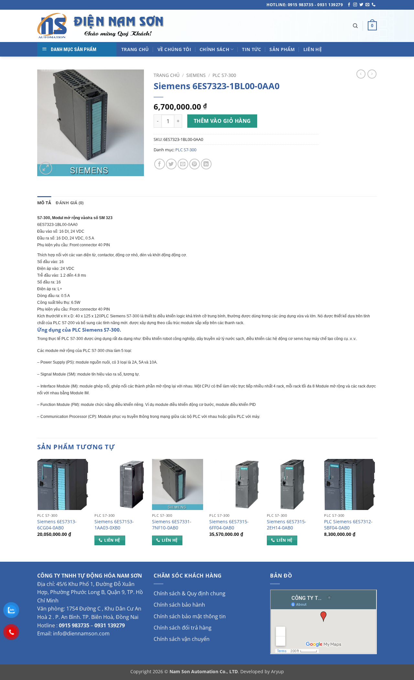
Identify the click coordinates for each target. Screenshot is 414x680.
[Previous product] (371, 74)
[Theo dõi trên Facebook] (349, 5)
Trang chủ (167, 75)
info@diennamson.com (81, 633)
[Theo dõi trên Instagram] (355, 5)
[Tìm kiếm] (355, 26)
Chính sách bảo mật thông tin (190, 616)
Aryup (277, 671)
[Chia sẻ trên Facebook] (159, 164)
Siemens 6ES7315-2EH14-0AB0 (286, 525)
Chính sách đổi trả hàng (183, 627)
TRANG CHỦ (135, 49)
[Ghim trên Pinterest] (194, 164)
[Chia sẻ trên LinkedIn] (206, 164)
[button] (372, 26)
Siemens (196, 75)
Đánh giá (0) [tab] (69, 203)
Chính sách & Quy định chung (189, 593)
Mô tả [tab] (44, 203)
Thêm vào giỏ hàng (222, 120)
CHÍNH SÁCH (214, 49)
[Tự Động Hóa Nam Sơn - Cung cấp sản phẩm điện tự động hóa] (102, 26)
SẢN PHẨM (282, 49)
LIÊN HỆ (312, 49)
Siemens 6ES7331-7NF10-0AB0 (171, 525)
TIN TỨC (251, 49)
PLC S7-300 (224, 75)
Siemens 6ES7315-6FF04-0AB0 (229, 525)
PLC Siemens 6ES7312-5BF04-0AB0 (348, 525)
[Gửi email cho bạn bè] (183, 164)
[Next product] (360, 74)
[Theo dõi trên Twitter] (361, 5)
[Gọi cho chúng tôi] (374, 5)
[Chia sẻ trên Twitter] (171, 164)
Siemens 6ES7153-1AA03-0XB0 (114, 525)
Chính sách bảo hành (179, 604)
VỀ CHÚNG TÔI (174, 49)
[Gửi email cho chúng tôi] (367, 5)
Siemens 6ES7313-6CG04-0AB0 (57, 525)
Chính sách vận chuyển (182, 639)
